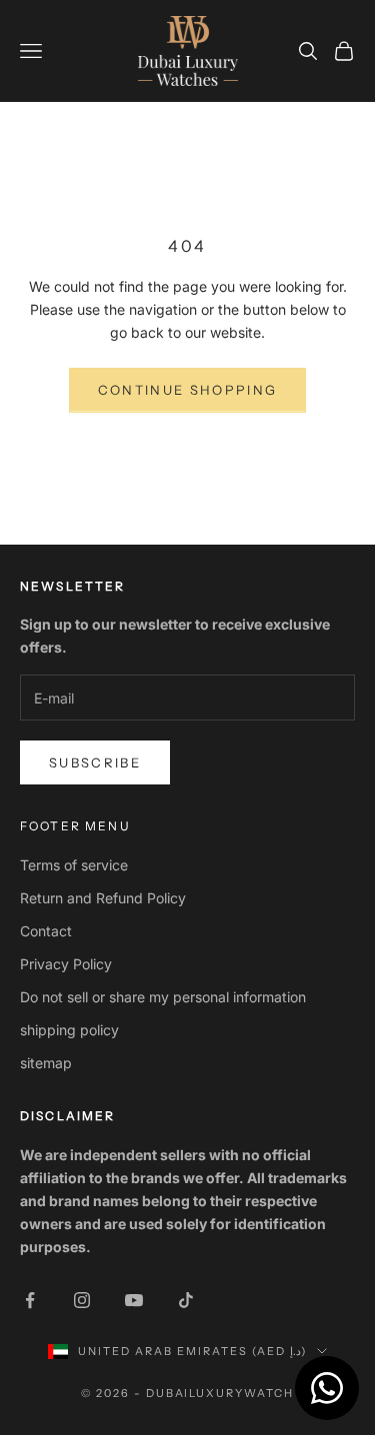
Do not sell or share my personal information (163, 996)
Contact (46, 930)
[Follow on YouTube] (134, 1300)
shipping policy (69, 1029)
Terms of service (74, 864)
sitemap (46, 1062)
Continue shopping (188, 390)
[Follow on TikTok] (186, 1300)
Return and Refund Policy (103, 897)
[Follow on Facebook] (30, 1300)
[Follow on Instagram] (82, 1300)
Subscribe (95, 762)
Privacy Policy (66, 963)
